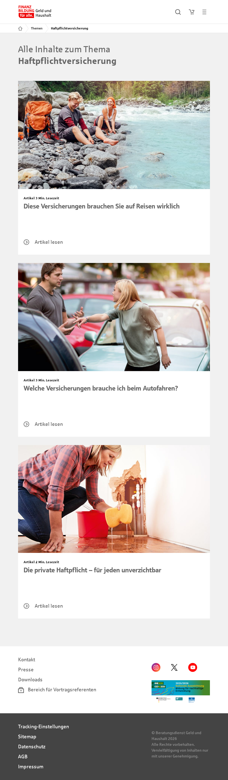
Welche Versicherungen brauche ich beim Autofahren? (101, 388)
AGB (23, 756)
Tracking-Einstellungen (43, 726)
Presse (26, 669)
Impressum (30, 766)
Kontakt (26, 659)
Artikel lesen (49, 242)
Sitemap (27, 736)
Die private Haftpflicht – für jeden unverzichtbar (92, 570)
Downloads (30, 679)
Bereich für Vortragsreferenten (61, 689)
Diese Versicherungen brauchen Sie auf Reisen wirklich (102, 206)
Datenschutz (32, 746)
